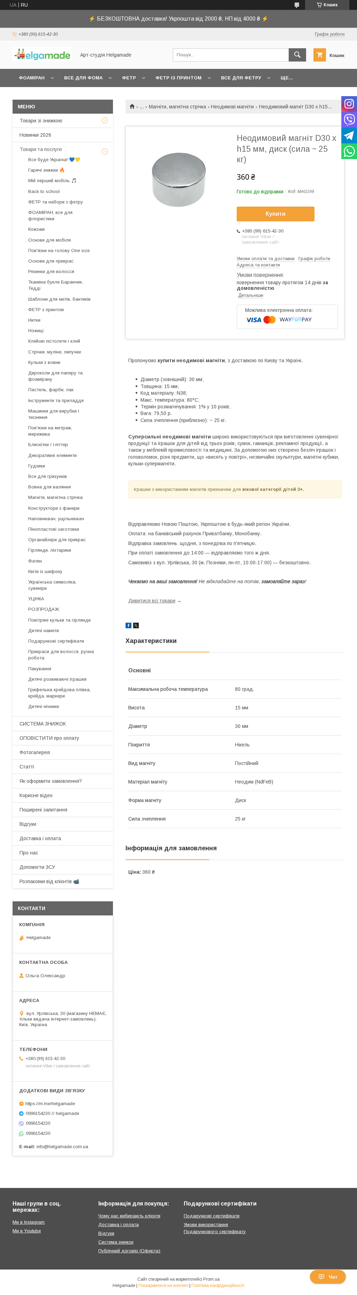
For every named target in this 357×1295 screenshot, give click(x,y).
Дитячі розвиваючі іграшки (57, 679)
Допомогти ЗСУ (37, 867)
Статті (27, 767)
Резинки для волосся (51, 271)
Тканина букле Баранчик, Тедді (55, 285)
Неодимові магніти (232, 106)
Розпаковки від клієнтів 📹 (49, 881)
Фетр (129, 77)
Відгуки (28, 824)
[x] (136, 626)
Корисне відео (36, 795)
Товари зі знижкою (41, 120)
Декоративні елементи (52, 455)
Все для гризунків (47, 476)
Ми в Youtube (27, 1230)
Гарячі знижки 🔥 (46, 170)
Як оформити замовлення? (51, 781)
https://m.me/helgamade (50, 1103)
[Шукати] (297, 55)
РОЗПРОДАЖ (43, 609)
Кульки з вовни (44, 362)
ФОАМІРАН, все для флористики (50, 215)
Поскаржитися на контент (163, 1285)
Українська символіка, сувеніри (52, 585)
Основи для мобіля (49, 240)
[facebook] (128, 626)
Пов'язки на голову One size (59, 250)
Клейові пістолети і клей (54, 341)
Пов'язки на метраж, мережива (50, 431)
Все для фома (83, 77)
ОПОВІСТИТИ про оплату (49, 738)
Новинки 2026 (35, 135)
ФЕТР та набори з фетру (55, 202)
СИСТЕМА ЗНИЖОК (43, 724)
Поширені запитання (43, 810)
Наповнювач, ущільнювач (56, 518)
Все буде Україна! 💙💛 (54, 159)
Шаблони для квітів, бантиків (59, 299)
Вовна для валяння (49, 486)
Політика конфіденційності (217, 1285)
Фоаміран (32, 77)
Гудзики (36, 465)
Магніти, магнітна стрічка (177, 106)
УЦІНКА (36, 598)
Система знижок (116, 1242)
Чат (333, 1277)
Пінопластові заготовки (53, 529)
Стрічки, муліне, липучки (54, 352)
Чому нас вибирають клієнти (129, 1215)
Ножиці (36, 330)
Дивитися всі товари (151, 600)
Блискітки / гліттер (48, 444)
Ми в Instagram (29, 1222)
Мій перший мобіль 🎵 (52, 180)
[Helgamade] (42, 60)
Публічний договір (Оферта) (129, 1250)
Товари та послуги (41, 149)
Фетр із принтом (178, 77)
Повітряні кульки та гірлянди (59, 620)
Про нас (29, 853)
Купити (276, 214)
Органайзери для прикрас (57, 539)
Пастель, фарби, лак (51, 389)
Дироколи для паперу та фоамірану (55, 376)
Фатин (35, 561)
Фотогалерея (35, 752)
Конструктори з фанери (53, 508)
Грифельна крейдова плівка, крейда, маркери (59, 693)
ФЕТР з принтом (46, 309)
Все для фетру (241, 77)
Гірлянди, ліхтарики (49, 550)
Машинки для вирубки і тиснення (53, 414)
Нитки (34, 320)
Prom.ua (211, 1279)
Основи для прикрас (51, 261)
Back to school (44, 191)
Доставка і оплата (40, 838)
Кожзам (36, 229)
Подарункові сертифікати (56, 641)
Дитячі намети (43, 630)
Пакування (39, 668)
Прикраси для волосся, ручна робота (61, 654)
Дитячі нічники (43, 706)
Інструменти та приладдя (56, 400)
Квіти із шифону (45, 571)
